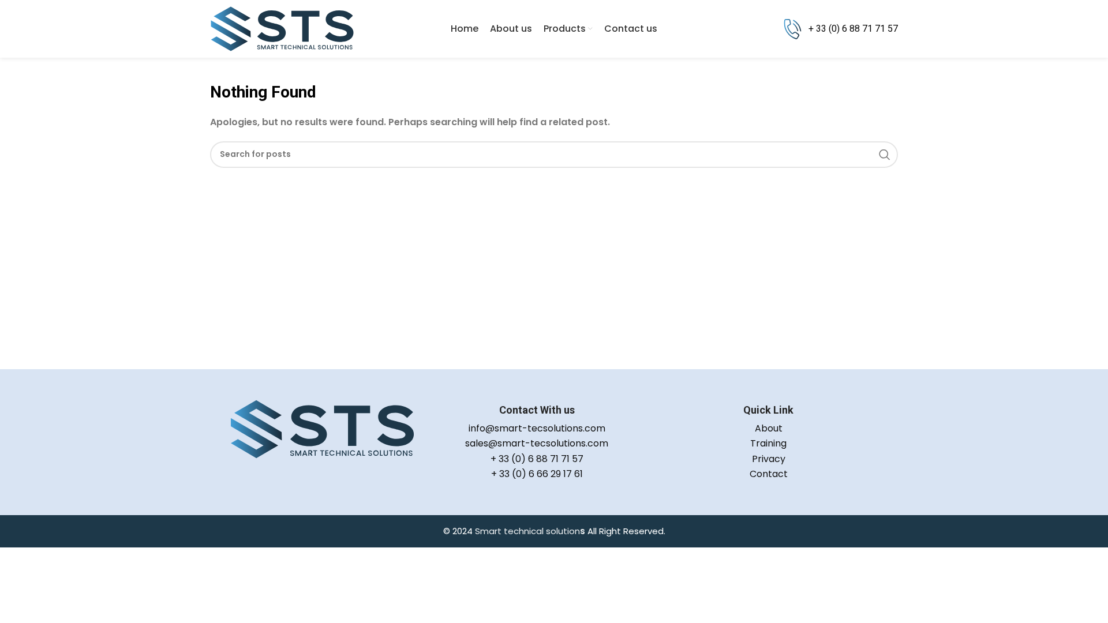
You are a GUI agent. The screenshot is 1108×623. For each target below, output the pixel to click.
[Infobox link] (840, 29)
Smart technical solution (527, 531)
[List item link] (536, 428)
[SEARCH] (884, 154)
